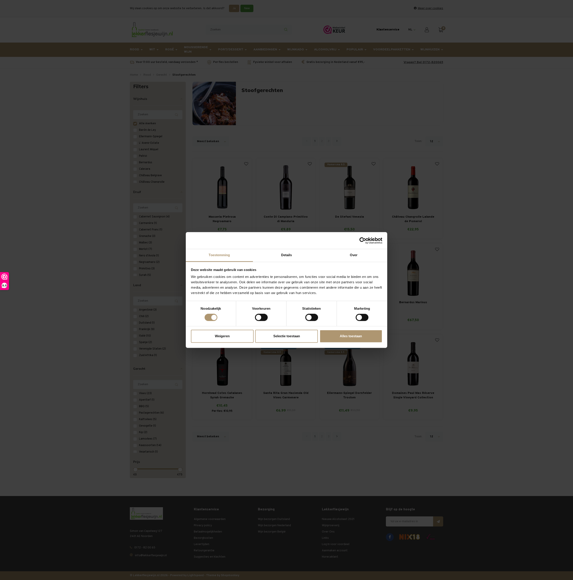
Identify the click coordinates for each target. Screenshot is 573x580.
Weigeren (222, 336)
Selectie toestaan (286, 336)
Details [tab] (286, 255)
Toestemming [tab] (219, 255)
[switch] (261, 317)
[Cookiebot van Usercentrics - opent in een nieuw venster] (362, 240)
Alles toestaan (351, 336)
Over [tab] (353, 255)
